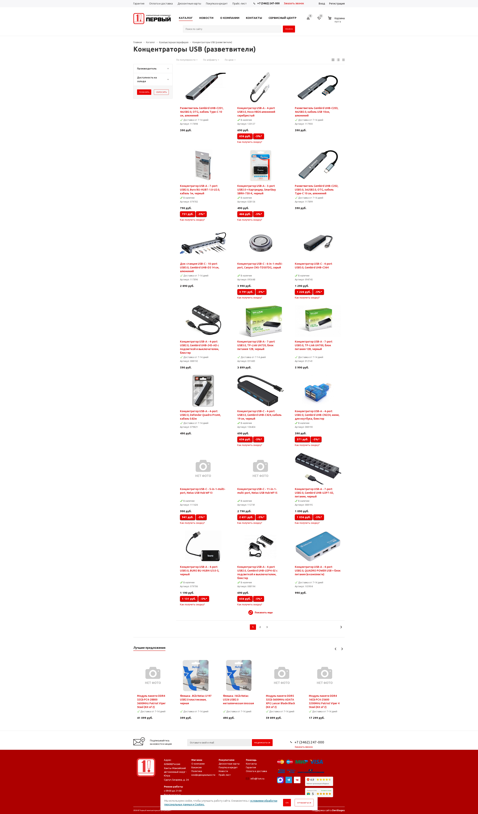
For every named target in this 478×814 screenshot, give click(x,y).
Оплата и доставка (256, 771)
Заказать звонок (294, 3)
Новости (223, 771)
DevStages (338, 810)
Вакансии (196, 767)
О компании (198, 763)
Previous (335, 649)
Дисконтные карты (229, 763)
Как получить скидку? (249, 142)
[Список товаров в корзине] (336, 20)
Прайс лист (225, 775)
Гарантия (251, 767)
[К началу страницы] (460, 729)
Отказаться (304, 803)
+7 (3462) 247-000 (268, 3)
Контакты (251, 763)
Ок (286, 803)
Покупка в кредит (228, 767)
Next (342, 649)
